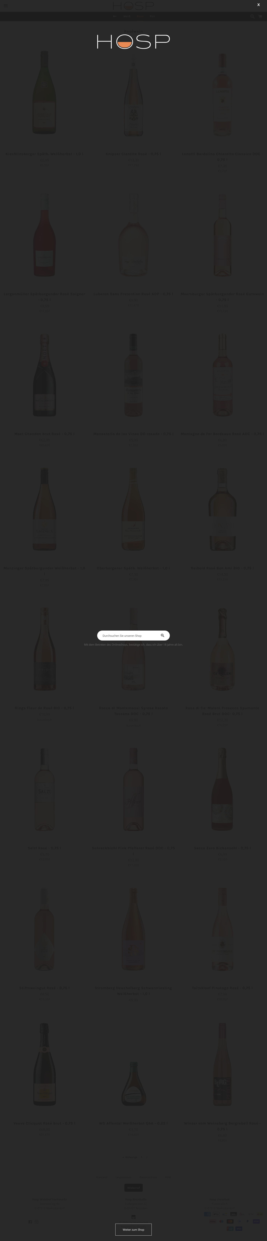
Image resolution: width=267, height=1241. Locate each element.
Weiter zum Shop (133, 1229)
